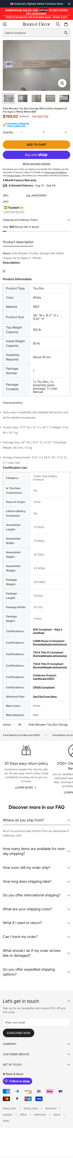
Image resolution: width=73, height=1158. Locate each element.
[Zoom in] (62, 83)
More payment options (36, 163)
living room (9, 1108)
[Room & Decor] (36, 24)
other (6, 1120)
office (23, 1114)
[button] (66, 24)
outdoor (7, 1114)
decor (56, 1114)
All (19, 724)
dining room (31, 1108)
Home (7, 724)
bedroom (51, 1108)
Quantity (8, 132)
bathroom (40, 1114)
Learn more (24, 787)
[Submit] (66, 33)
